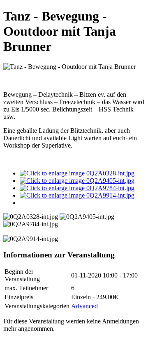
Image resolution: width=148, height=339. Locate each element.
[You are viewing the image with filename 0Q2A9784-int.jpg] (77, 187)
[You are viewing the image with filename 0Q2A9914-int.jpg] (77, 195)
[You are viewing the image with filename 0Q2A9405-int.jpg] (77, 180)
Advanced (84, 306)
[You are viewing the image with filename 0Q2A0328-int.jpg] (77, 173)
